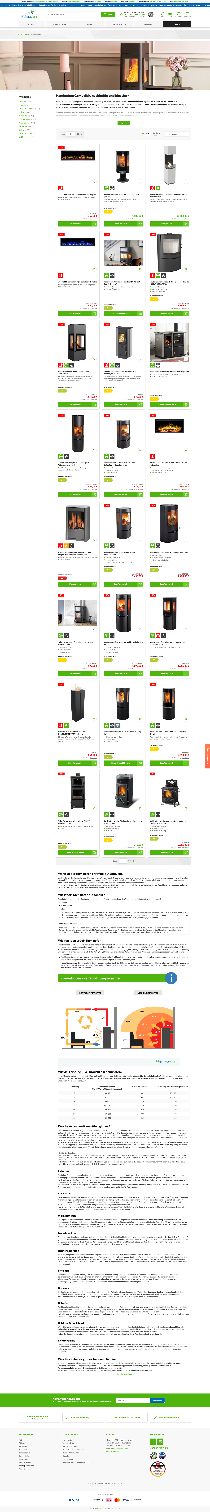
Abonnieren (157, 1400)
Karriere (22, 1469)
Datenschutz (24, 1456)
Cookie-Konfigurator (70, 1453)
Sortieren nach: (156, 134)
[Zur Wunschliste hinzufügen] (94, 181)
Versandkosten (25, 1449)
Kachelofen (25, 126)
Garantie (65, 1456)
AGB (20, 1440)
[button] (143, 134)
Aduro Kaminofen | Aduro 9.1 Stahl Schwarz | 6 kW (169, 552)
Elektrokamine (27, 137)
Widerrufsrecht (25, 1443)
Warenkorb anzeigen (70, 1443)
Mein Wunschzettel (70, 1446)
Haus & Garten (119, 24)
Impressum (23, 1459)
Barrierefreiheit (25, 1462)
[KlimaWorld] (170, 1468)
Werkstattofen (26, 116)
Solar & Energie (60, 24)
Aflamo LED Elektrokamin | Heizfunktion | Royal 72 (77, 282)
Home (20, 34)
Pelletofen (25, 112)
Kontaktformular (112, 1452)
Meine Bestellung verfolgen (73, 1449)
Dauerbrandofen (27, 133)
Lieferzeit (119, 1483)
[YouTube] (160, 1442)
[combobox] (81, 14)
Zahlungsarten (24, 1453)
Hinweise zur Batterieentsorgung (75, 1462)
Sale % (177, 24)
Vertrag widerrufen (26, 1466)
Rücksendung (67, 1459)
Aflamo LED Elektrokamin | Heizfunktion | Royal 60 (77, 195)
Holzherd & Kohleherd (29, 109)
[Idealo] (162, 1455)
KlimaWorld (99, 1509)
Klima (89, 24)
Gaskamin (24, 105)
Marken (148, 24)
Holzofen (25, 102)
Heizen (31, 24)
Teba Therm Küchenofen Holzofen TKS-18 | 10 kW (169, 372)
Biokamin (24, 130)
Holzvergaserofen (27, 119)
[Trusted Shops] (150, 14)
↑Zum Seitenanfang (124, 1374)
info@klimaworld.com (120, 1449)
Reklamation (24, 1446)
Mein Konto (67, 1440)
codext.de (117, 1509)
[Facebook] (153, 1442)
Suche (109, 14)
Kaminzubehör (27, 123)
